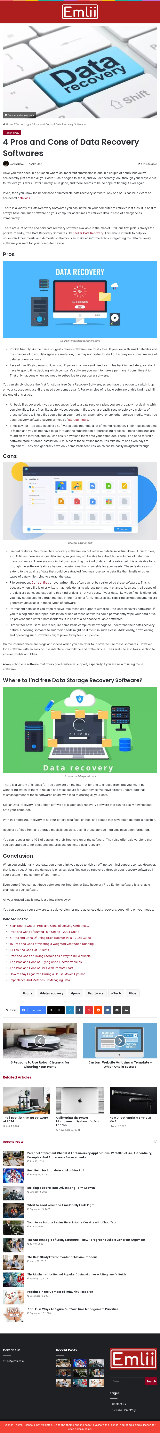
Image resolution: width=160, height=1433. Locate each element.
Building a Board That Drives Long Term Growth (61, 1188)
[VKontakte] (107, 1010)
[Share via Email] (117, 1010)
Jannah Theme (14, 1424)
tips (133, 993)
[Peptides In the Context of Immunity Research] (13, 1297)
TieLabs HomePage (124, 1410)
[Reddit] (98, 1010)
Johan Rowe (17, 163)
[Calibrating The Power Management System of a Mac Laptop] (80, 1100)
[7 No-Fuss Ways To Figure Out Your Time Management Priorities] (13, 1314)
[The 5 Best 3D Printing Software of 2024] (26, 1100)
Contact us (119, 1404)
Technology (22, 124)
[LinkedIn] (70, 1010)
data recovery (52, 993)
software (97, 993)
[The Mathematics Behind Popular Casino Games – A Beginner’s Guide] (13, 1280)
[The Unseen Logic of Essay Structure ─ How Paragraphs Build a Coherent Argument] (13, 1245)
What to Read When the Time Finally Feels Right (61, 1205)
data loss (24, 198)
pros (76, 993)
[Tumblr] (79, 1010)
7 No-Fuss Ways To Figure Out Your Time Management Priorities (72, 1309)
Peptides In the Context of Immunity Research (60, 1292)
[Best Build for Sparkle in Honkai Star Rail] (13, 1175)
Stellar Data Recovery (88, 233)
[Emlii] (80, 11)
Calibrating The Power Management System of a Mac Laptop (78, 1121)
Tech (117, 993)
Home (9, 124)
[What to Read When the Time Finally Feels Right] (13, 1210)
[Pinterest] (89, 1010)
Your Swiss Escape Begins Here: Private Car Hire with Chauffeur (71, 1222)
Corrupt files (40, 582)
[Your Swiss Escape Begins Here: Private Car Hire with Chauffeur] (13, 1227)
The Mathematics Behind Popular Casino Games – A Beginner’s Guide (76, 1274)
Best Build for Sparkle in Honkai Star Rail (55, 1170)
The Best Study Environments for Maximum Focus (62, 1257)
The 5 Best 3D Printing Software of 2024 (25, 1119)
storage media (78, 420)
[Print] (126, 1010)
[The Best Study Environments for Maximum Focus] (13, 1262)
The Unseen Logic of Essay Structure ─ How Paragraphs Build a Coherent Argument (86, 1240)
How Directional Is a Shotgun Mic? (130, 1119)
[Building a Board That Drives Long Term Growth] (13, 1193)
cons (28, 993)
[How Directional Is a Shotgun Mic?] (133, 1100)
